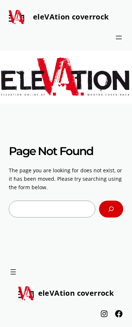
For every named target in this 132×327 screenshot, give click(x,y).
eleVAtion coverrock (71, 17)
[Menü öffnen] (118, 37)
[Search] (111, 209)
